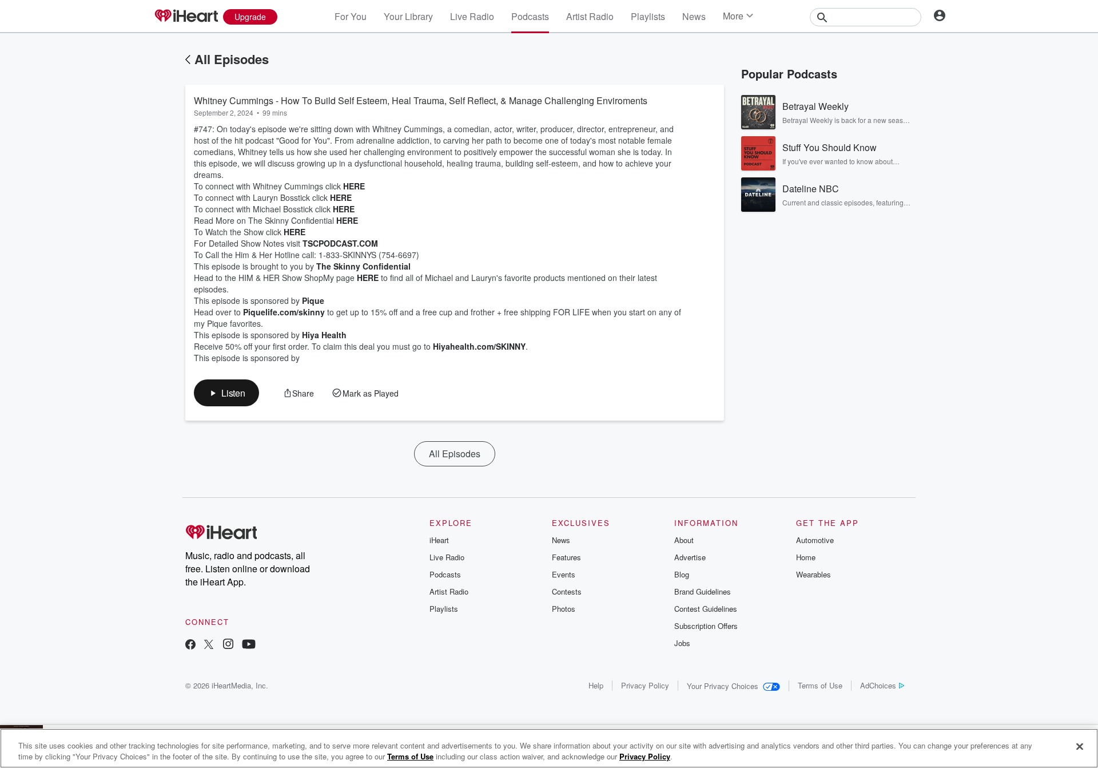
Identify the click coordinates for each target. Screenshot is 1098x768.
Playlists (648, 16)
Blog (681, 574)
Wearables (813, 574)
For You (351, 16)
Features (566, 557)
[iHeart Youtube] (249, 645)
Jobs (682, 643)
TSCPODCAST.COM (340, 243)
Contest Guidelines (705, 608)
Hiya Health (324, 335)
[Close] (1079, 746)
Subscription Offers (706, 625)
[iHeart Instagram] (228, 645)
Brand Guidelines (702, 591)
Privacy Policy (645, 685)
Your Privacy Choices (722, 685)
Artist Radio (590, 16)
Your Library (408, 16)
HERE (354, 186)
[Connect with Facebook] (190, 645)
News (694, 16)
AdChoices (878, 685)
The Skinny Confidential (363, 266)
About (684, 540)
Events (563, 574)
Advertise (690, 557)
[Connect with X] (208, 645)
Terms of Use (820, 685)
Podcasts (530, 16)
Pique (313, 300)
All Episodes (231, 59)
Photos (563, 608)
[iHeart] (186, 16)
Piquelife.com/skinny (284, 312)
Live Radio (472, 16)
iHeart (439, 540)
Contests (567, 591)
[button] (226, 392)
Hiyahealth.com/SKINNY (479, 346)
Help (595, 685)
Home (805, 557)
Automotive (815, 540)
